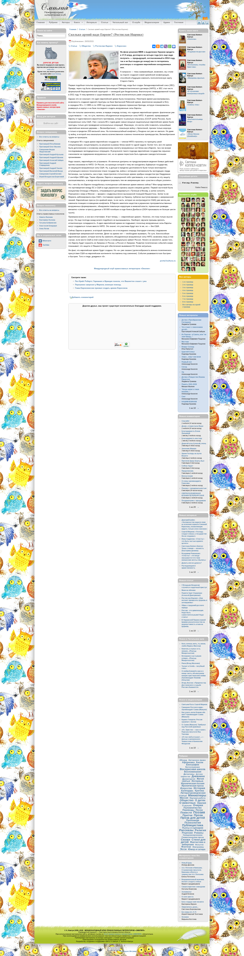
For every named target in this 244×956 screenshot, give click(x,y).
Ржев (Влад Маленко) (191, 663)
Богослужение (192, 767)
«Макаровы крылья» (196, 78)
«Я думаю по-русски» (196, 52)
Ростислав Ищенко (104, 46)
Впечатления (187, 476)
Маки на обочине (189, 590)
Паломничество (193, 807)
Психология (193, 822)
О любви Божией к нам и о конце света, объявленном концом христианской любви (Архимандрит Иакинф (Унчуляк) (194, 675)
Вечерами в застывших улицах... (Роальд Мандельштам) (191, 658)
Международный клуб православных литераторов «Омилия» (122, 268)
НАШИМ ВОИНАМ (189, 402)
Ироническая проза (193, 785)
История (199, 788)
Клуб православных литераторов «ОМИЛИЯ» (123, 934)
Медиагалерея (152, 22)
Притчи (187, 815)
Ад (183, 372)
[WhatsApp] (169, 46)
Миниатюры (197, 795)
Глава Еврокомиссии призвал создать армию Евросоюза (101, 288)
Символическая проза (193, 837)
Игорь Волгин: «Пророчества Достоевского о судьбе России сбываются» (194, 685)
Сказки (185, 839)
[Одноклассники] (158, 46)
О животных (187, 802)
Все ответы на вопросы (49, 137)
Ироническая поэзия (192, 783)
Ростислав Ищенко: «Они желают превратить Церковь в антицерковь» (194, 600)
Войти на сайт (50, 123)
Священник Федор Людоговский (47, 151)
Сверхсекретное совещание (193, 887)
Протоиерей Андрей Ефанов (51, 157)
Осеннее (185, 917)
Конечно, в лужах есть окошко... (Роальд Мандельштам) (191, 651)
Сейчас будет (187, 466)
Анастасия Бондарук (48, 226)
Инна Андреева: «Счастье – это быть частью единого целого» (193, 541)
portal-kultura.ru (168, 261)
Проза (198, 815)
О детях (200, 800)
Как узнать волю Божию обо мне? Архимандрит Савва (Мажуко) (193, 714)
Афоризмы (188, 762)
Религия (200, 830)
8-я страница (187, 302)
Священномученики (192, 835)
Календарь (187, 790)
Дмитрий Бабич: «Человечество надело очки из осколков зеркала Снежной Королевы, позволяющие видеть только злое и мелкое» (194, 524)
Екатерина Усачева (47, 220)
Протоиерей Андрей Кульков (51, 154)
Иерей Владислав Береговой (51, 177)
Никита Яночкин (46, 217)
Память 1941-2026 (189, 384)
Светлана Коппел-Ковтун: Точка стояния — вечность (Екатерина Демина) (193, 548)
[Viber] (165, 46)
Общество (86, 46)
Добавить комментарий (82, 297)
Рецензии (187, 832)
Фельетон (199, 845)
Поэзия (199, 812)
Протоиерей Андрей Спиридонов (47, 164)
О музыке (187, 805)
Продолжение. (188, 471)
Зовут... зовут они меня (191, 357)
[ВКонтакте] (154, 46)
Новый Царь (187, 863)
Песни (199, 810)
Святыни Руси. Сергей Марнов (194, 704)
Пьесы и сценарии (192, 827)
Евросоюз (121, 46)
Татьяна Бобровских (47, 223)
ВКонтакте (47, 241)
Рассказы (186, 830)
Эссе (183, 849)
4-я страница (187, 290)
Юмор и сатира (196, 849)
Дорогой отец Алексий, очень (194, 443)
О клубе (136, 22)
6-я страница (187, 296)
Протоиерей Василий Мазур (51, 171)
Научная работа (197, 798)
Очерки (198, 805)
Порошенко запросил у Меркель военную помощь (98, 285)
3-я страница (187, 287)
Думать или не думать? (191, 563)
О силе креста (187, 897)
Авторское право (197, 760)
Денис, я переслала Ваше (192, 426)
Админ (166, 22)
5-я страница (187, 293)
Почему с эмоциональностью (194, 488)
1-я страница (187, 282)
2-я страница (187, 285)
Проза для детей (192, 817)
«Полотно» (191, 39)
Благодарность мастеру (192, 438)
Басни (199, 762)
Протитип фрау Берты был (193, 461)
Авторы (66, 22)
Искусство (186, 788)
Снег (184, 396)
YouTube (46, 245)
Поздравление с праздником (194, 500)
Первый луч (187, 362)
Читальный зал (120, 22)
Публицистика (192, 825)
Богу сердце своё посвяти (193, 902)
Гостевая (178, 22)
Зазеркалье (186, 892)
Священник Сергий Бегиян (50, 174)
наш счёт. (51, 69)
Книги (76, 22)
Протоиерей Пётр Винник (49, 144)
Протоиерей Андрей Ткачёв (50, 168)
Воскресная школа (192, 769)
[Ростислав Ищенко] (94, 78)
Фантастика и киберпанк (193, 843)
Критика (199, 790)
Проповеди (192, 820)
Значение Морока (189, 448)
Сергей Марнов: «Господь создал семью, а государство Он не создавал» (194, 534)
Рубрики (53, 22)
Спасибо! (185, 421)
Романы (198, 832)
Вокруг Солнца (188, 347)
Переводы (188, 810)
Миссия (184, 798)
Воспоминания (192, 771)
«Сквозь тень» (193, 105)
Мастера (185, 342)
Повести (186, 812)
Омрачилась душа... (190, 907)
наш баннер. (56, 74)
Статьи (104, 22)
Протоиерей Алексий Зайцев (51, 160)
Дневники (198, 776)
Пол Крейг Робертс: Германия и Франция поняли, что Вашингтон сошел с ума (110, 281)
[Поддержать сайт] (122, 347)
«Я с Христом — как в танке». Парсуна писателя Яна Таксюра (194, 732)
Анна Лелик (44, 228)
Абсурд (183, 760)
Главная (41, 22)
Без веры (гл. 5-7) (189, 912)
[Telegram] (162, 46)
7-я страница (187, 299)
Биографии (192, 764)
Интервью (92, 22)
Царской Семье (188, 352)
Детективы (189, 774)
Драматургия (188, 779)
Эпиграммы (198, 847)
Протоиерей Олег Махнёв (50, 147)
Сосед (184, 367)
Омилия (201, 803)
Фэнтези (186, 846)
